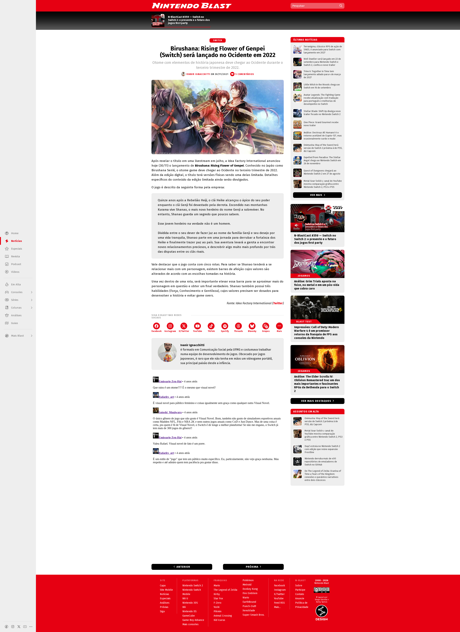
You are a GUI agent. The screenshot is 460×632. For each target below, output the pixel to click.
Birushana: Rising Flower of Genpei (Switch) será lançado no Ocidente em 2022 (217, 51)
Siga (162, 611)
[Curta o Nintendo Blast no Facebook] (6, 626)
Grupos (266, 331)
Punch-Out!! (249, 606)
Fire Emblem (250, 593)
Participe (300, 589)
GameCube (188, 615)
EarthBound (249, 601)
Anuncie (299, 598)
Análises (164, 602)
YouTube (197, 331)
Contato (299, 594)
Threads (238, 331)
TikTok (211, 331)
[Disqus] (217, 420)
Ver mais (316, 195)
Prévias (164, 607)
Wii (184, 607)
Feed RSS (279, 602)
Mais (279, 331)
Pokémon (248, 580)
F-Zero (217, 602)
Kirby (217, 594)
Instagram (170, 331)
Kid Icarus (219, 620)
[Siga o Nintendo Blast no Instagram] (13, 626)
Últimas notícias (305, 39)
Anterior (183, 566)
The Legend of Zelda (225, 589)
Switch (217, 40)
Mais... (277, 607)
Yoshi (216, 607)
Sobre (298, 585)
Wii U (185, 598)
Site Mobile (166, 589)
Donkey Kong (250, 588)
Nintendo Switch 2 (192, 585)
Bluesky (252, 331)
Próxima (252, 566)
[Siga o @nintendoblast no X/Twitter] (19, 626)
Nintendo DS (189, 611)
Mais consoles (190, 624)
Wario (246, 597)
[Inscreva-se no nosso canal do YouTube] (25, 626)
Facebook (156, 331)
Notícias (164, 594)
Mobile (186, 594)
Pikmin (217, 611)
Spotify (225, 331)
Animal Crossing (223, 615)
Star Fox (218, 598)
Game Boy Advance (193, 620)
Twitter (278, 303)
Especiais (165, 598)
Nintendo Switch (191, 589)
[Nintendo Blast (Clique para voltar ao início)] (191, 5)
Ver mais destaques (316, 401)
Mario (217, 585)
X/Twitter (184, 331)
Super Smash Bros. (253, 614)
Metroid (247, 584)
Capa (162, 585)
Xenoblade (249, 610)
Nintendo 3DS (190, 602)
